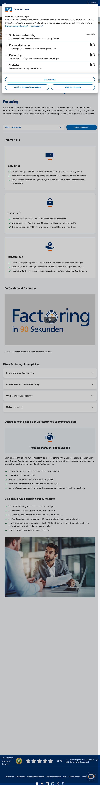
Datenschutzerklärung (15, 26)
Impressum (35, 26)
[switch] (92, 44)
